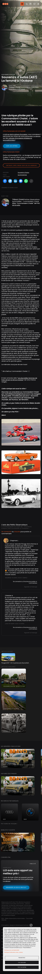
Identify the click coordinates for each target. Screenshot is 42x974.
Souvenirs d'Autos (23, 172)
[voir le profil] (6, 540)
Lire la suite (16, 205)
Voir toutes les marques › (9, 823)
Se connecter (6, 532)
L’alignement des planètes (11, 709)
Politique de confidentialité (11, 950)
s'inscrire (17, 532)
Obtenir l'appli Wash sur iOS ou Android (21, 165)
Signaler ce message (30, 587)
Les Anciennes (22, 175)
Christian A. (9, 595)
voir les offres (12, 146)
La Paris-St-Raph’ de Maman (12, 731)
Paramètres (21, 957)
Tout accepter (22, 967)
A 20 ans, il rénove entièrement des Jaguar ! (16, 850)
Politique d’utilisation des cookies (13, 952)
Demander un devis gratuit (16, 887)
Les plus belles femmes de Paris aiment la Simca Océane (19, 379)
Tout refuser (22, 962)
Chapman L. (14, 540)
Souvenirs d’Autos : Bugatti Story (14, 686)
